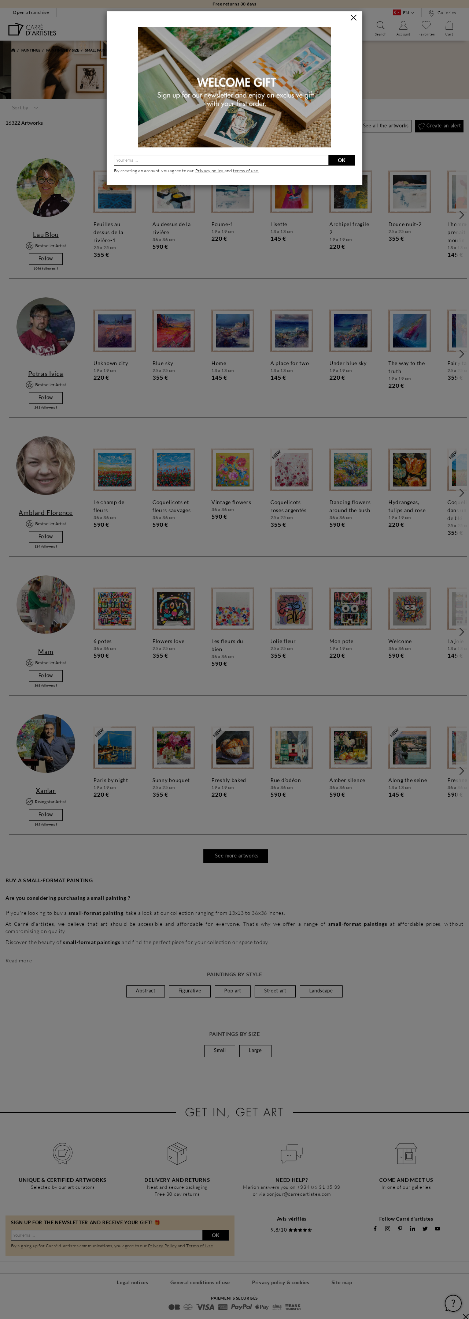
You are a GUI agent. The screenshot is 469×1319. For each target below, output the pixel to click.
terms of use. (246, 170)
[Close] (353, 17)
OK (342, 160)
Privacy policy (210, 170)
